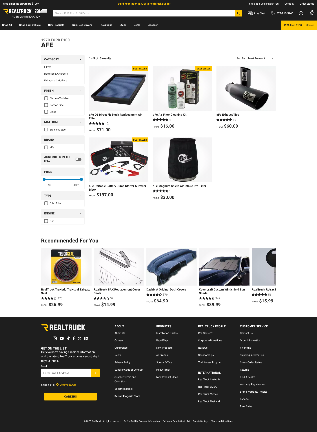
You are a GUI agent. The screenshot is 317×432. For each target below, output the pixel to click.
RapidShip (162, 340)
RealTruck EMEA (207, 386)
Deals (137, 24)
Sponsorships (206, 355)
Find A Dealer (247, 377)
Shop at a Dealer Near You (264, 3)
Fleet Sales (246, 406)
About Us (119, 333)
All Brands (162, 355)
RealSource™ (205, 333)
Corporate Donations (210, 340)
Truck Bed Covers (82, 24)
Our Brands (120, 347)
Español (244, 399)
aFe (52, 147)
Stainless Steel (58, 129)
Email (44, 366)
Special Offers (164, 362)
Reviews (202, 347)
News (117, 355)
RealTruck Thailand (209, 401)
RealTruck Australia (209, 379)
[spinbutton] (49, 185)
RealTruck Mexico (208, 394)
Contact (289, 3)
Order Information (250, 340)
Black (53, 111)
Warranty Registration (252, 384)
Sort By (240, 58)
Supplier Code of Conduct (128, 369)
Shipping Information (252, 355)
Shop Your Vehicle (30, 24)
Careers (118, 340)
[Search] (238, 13)
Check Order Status (251, 362)
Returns (244, 369)
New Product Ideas (167, 377)
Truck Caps (105, 24)
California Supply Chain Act (176, 421)
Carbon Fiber (57, 105)
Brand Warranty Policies (253, 391)
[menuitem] (7, 25)
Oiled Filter (56, 203)
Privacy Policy (122, 362)
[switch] (63, 159)
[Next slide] (272, 277)
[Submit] (95, 373)
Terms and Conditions (222, 421)
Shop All (7, 24)
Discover (153, 24)
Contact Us (246, 333)
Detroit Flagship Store (127, 396)
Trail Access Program (210, 362)
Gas (52, 221)
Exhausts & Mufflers (55, 80)
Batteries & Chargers (56, 73)
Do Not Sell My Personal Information (142, 421)
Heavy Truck (163, 369)
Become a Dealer (123, 388)
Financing (245, 347)
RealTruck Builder (160, 3)
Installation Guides (167, 333)
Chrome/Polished (60, 98)
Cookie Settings (200, 421)
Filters (47, 66)
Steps (123, 24)
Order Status (307, 3)
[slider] (44, 179)
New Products (56, 24)
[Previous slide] (44, 277)
